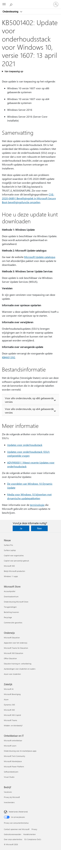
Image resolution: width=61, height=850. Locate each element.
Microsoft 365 (9, 566)
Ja (21, 528)
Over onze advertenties (13, 839)
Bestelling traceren (11, 612)
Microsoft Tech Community (14, 756)
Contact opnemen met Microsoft (16, 829)
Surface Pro (8, 545)
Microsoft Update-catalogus (39, 257)
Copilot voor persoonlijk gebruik (16, 560)
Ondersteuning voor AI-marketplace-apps (20, 751)
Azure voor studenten (12, 674)
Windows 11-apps (11, 576)
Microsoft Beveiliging (12, 694)
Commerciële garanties (13, 622)
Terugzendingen (10, 607)
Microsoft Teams (10, 720)
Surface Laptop (10, 550)
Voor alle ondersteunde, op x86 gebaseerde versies (29, 399)
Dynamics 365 (9, 704)
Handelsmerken (29, 834)
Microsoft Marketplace (13, 761)
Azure (6, 699)
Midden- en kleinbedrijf (13, 725)
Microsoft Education (12, 637)
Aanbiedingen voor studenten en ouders (19, 669)
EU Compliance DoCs (32, 839)
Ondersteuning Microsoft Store (16, 601)
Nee (39, 528)
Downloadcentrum (11, 596)
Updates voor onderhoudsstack (24, 445)
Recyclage (8, 617)
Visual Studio (9, 777)
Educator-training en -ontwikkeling (17, 663)
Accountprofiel (9, 591)
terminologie (37, 505)
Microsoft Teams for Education (16, 648)
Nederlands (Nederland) (18, 811)
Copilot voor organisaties (14, 555)
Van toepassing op (13, 71)
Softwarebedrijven (11, 772)
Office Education (10, 658)
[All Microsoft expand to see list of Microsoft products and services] (4, 4)
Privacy (34, 829)
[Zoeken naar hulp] (11, 4)
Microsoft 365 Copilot (12, 715)
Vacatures (8, 792)
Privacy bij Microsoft (12, 797)
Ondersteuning (11, 11)
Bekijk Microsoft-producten (14, 571)
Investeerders (9, 802)
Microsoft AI (9, 689)
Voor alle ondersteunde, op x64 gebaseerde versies (29, 410)
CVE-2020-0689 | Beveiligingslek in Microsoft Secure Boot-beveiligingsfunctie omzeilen (29, 198)
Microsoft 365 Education (13, 653)
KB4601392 (8, 357)
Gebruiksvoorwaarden (12, 834)
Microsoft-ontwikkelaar (13, 740)
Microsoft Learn (10, 745)
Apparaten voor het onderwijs (15, 643)
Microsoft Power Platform (14, 766)
